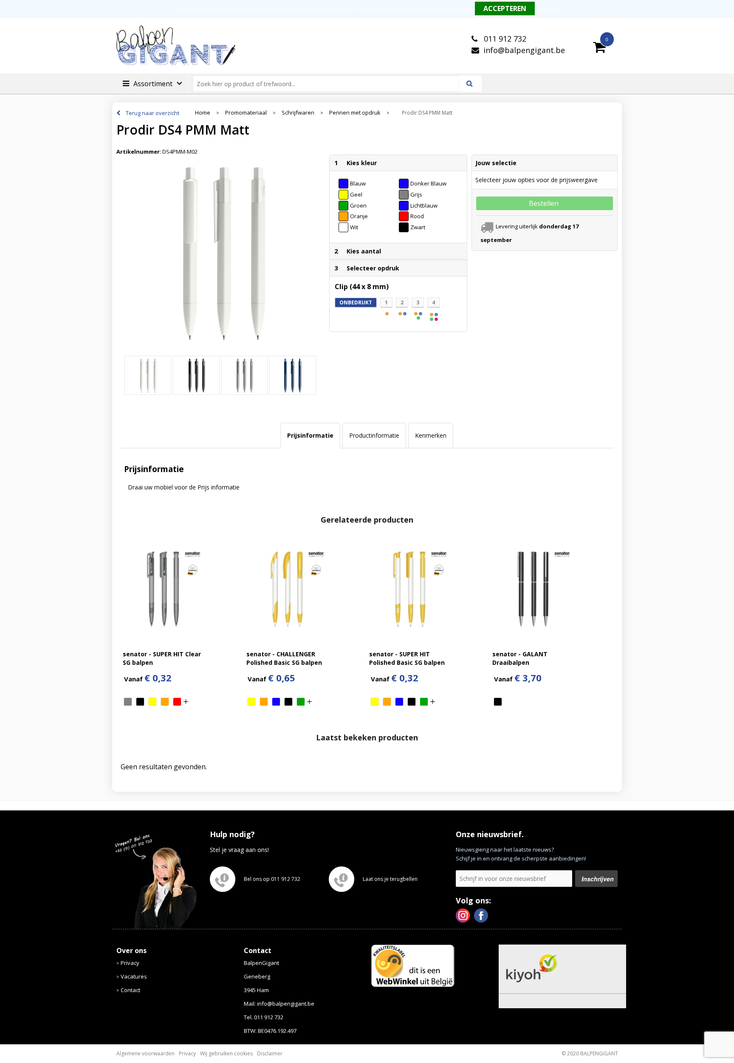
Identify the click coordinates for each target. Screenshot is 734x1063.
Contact (130, 990)
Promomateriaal (246, 112)
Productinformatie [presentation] (374, 435)
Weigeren (549, 9)
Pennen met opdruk (355, 112)
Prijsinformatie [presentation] (310, 435)
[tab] (310, 435)
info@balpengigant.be (524, 50)
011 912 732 (504, 39)
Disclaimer (269, 1053)
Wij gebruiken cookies (226, 1053)
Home (202, 112)
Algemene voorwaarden (145, 1053)
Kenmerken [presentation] (430, 435)
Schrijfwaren (298, 112)
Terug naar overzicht (152, 113)
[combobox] (329, 84)
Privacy (130, 963)
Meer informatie (451, 9)
